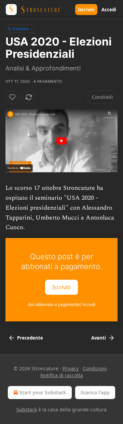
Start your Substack (42, 392)
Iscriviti (86, 9)
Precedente (30, 338)
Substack (26, 409)
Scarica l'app (95, 392)
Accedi (108, 9)
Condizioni (95, 368)
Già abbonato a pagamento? (61, 304)
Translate (21, 28)
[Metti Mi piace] (12, 97)
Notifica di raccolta (61, 375)
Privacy (71, 368)
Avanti (98, 338)
